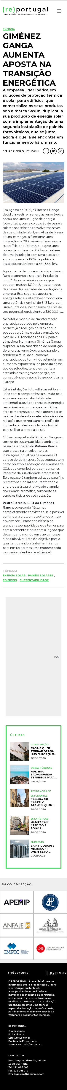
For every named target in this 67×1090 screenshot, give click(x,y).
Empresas (37, 842)
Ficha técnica (16, 1034)
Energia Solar (14, 575)
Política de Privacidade (22, 1041)
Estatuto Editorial (19, 1037)
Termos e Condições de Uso (25, 1044)
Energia (9, 29)
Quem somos (16, 1031)
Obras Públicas (41, 767)
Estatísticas (39, 818)
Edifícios (10, 580)
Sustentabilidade (34, 580)
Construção (39, 744)
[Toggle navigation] (59, 11)
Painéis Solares (40, 575)
